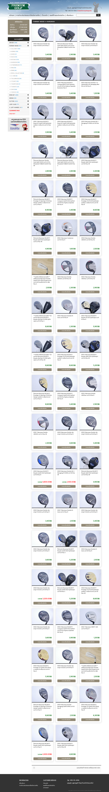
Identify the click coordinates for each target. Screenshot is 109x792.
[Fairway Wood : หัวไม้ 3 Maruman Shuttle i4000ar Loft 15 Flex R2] (90, 266)
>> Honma (13, 51)
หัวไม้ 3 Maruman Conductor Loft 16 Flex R (65, 239)
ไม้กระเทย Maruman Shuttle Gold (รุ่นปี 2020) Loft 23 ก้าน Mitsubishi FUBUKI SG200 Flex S (66, 163)
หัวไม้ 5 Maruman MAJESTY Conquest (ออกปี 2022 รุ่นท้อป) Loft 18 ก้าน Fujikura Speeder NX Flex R (66, 201)
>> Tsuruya (14, 87)
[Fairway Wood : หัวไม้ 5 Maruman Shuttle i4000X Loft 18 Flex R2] (90, 228)
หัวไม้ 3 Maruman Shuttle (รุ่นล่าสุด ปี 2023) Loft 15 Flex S (41, 44)
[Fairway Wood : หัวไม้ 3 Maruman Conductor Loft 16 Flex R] (66, 228)
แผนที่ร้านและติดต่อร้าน (49, 785)
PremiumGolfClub (81, 790)
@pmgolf (75, 8)
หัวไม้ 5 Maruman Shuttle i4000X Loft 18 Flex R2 (88, 239)
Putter (13, 101)
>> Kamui (13, 54)
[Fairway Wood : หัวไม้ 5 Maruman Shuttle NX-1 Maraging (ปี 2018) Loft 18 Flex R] (90, 111)
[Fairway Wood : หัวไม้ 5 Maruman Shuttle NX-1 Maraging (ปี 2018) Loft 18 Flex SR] (66, 461)
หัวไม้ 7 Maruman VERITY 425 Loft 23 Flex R (89, 628)
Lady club (14, 104)
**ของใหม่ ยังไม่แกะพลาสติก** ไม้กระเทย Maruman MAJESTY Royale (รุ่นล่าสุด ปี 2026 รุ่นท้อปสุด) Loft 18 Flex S (42, 318)
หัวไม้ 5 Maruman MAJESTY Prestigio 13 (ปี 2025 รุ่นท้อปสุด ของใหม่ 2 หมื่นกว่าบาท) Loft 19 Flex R (90, 201)
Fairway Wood (15, 46)
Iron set (13, 95)
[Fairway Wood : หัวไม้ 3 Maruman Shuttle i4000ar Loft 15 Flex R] (90, 383)
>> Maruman (14, 62)
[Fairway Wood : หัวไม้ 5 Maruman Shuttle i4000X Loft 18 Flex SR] (66, 266)
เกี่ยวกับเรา (22, 783)
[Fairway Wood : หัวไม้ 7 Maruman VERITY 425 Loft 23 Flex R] (90, 616)
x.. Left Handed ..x (15, 107)
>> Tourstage (14, 84)
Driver (13, 43)
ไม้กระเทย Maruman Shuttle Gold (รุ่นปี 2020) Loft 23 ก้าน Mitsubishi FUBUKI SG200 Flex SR (42, 163)
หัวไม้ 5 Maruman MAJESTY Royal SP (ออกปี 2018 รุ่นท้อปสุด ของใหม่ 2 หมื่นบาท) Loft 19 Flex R (66, 124)
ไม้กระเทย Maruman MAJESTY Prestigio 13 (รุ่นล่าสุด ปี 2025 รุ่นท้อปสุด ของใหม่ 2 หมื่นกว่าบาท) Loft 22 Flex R (42, 201)
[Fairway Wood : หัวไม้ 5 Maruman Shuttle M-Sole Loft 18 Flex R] (90, 539)
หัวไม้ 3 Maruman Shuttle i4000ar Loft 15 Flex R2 (88, 278)
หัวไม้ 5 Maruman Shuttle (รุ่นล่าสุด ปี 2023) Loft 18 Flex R (89, 44)
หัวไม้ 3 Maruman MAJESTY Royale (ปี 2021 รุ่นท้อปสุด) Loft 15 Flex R (90, 317)
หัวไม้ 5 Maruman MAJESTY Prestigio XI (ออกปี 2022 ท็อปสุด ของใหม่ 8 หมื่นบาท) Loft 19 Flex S (42, 668)
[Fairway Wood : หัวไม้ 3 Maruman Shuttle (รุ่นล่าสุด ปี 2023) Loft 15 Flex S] (42, 33)
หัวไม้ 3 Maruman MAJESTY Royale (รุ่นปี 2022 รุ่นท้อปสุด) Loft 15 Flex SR (89, 356)
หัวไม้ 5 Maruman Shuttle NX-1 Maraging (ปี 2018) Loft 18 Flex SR (66, 473)
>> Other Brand (15, 65)
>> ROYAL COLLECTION (16, 73)
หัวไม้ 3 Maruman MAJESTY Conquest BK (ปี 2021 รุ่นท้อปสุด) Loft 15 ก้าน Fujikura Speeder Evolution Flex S (66, 85)
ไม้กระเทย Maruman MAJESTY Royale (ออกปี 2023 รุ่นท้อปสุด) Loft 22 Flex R (42, 745)
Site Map (46, 788)
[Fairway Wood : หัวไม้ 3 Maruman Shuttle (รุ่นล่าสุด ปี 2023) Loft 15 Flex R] (42, 539)
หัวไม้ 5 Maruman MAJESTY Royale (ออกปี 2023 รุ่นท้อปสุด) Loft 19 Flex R (42, 473)
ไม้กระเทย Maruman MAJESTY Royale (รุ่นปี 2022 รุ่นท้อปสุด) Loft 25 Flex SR (89, 473)
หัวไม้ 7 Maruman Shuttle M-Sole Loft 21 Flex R (65, 511)
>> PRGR (13, 70)
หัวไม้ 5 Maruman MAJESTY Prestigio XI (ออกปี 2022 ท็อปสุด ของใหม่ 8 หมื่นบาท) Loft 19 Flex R (90, 707)
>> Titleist (14, 81)
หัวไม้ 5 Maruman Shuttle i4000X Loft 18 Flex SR (64, 278)
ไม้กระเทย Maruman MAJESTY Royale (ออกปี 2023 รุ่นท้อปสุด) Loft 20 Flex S (66, 551)
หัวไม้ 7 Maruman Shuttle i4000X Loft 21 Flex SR (40, 433)
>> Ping (12, 68)
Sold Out (12, 114)
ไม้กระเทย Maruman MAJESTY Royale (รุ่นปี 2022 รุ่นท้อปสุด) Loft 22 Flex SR (41, 239)
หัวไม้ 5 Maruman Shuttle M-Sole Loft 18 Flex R (89, 550)
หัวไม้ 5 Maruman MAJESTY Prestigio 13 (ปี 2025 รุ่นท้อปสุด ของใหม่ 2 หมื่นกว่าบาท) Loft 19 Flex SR (90, 590)
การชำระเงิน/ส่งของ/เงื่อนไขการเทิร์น (28, 785)
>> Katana (14, 59)
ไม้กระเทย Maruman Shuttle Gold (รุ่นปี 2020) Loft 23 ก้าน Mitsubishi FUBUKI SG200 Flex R (66, 46)
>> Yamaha (14, 92)
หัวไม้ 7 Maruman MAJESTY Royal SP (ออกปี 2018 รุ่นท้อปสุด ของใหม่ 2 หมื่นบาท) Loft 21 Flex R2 (42, 124)
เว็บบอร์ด (45, 783)
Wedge (12, 98)
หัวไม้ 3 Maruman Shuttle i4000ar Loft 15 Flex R (88, 394)
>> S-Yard (13, 76)
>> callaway (14, 49)
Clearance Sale (14, 110)
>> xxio (13, 89)
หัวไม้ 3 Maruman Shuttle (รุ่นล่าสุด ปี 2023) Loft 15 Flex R (41, 550)
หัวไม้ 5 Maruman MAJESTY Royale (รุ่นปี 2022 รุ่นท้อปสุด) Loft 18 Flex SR (89, 162)
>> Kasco (13, 57)
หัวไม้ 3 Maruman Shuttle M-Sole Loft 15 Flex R (65, 316)
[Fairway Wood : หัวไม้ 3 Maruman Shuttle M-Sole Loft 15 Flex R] (66, 305)
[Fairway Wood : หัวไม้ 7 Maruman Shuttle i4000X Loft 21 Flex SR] (42, 422)
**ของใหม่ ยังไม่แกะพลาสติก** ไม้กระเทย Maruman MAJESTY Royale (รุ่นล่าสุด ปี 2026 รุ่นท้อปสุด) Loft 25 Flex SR (42, 357)
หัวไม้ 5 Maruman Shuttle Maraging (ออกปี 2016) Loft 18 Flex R (65, 706)
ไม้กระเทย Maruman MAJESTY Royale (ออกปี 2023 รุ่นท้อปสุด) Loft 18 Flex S (66, 589)
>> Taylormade (15, 78)
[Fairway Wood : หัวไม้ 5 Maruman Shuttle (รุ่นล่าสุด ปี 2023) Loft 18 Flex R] (90, 33)
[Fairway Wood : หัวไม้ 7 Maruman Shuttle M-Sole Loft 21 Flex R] (66, 500)
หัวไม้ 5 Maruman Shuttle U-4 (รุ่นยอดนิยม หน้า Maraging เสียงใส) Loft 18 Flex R (90, 84)
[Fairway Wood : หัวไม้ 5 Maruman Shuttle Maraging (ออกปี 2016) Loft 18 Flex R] (66, 694)
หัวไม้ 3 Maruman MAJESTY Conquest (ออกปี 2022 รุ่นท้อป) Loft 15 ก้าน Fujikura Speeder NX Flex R (66, 629)
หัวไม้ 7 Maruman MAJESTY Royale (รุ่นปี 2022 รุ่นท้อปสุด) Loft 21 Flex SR (65, 745)
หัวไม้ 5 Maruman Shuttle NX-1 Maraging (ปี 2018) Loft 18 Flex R (90, 123)
